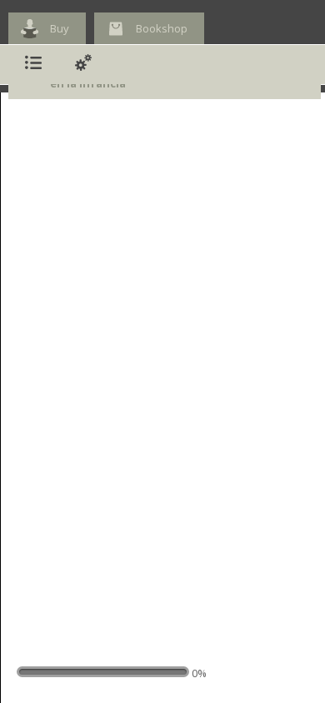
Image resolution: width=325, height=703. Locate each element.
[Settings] (83, 64)
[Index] (33, 64)
